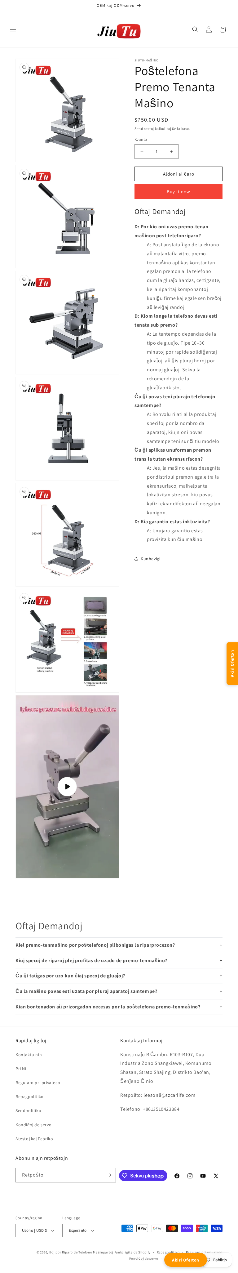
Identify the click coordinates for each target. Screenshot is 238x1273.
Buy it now (178, 191)
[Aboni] (109, 1175)
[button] (13, 29)
